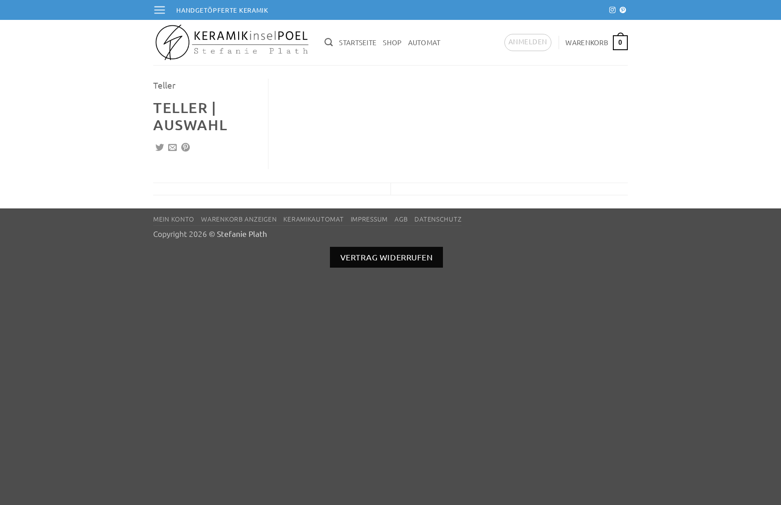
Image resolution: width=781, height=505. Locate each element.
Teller (164, 85)
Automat (424, 42)
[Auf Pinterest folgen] (623, 10)
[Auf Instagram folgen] (612, 10)
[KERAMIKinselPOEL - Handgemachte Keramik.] (232, 42)
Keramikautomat (313, 218)
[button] (159, 10)
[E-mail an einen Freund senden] (172, 148)
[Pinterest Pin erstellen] (185, 148)
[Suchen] (329, 42)
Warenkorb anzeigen (239, 218)
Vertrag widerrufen (386, 257)
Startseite (357, 42)
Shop (392, 42)
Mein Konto (173, 218)
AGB (401, 218)
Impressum (369, 218)
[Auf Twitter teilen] (159, 148)
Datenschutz (437, 218)
